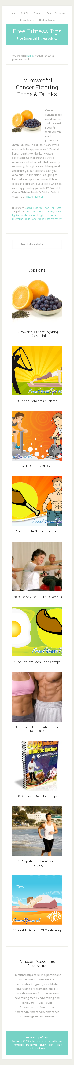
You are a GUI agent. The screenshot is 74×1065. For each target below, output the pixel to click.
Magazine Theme (41, 1041)
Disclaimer (31, 1045)
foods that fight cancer (50, 219)
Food (46, 208)
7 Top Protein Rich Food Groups (37, 662)
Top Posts (55, 208)
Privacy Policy (46, 1045)
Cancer (28, 208)
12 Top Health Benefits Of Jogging (37, 863)
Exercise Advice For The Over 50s (37, 597)
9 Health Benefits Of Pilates (37, 401)
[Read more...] (34, 196)
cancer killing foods (38, 215)
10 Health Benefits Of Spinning (37, 466)
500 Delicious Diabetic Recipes (37, 796)
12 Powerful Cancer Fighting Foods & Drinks (37, 87)
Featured (38, 208)
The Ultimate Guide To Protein (37, 531)
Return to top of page (37, 1037)
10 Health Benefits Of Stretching (37, 930)
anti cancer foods (35, 211)
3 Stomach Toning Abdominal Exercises (37, 729)
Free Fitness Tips (37, 31)
